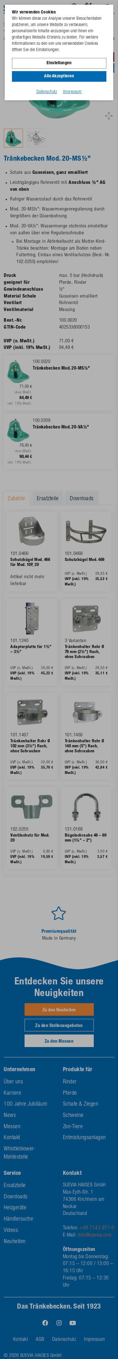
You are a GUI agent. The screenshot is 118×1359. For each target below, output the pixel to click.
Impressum (72, 92)
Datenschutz (47, 92)
